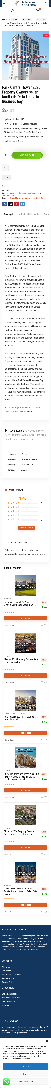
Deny (25, 1074)
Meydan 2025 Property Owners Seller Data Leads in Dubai (21, 660)
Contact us (6, 971)
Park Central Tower (13, 198)
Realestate (41, 19)
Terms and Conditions (11, 974)
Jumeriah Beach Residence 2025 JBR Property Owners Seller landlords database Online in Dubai (21, 777)
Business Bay (16, 193)
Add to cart (27, 155)
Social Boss (6, 186)
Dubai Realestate (9, 994)
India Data (6, 1005)
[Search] (45, 3)
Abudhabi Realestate (11, 998)
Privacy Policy (8, 982)
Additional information (29, 214)
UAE (12, 195)
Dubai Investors (8, 1001)
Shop (14, 19)
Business (27, 19)
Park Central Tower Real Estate (32, 198)
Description (9, 214)
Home (4, 19)
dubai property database (31, 193)
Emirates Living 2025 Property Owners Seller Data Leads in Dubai (20, 603)
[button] (47, 1041)
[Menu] (5, 3)
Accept (25, 1066)
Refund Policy (8, 978)
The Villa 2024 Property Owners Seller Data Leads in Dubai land (19, 832)
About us (6, 967)
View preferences (25, 1081)
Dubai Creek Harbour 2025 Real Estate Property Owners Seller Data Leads (20, 891)
